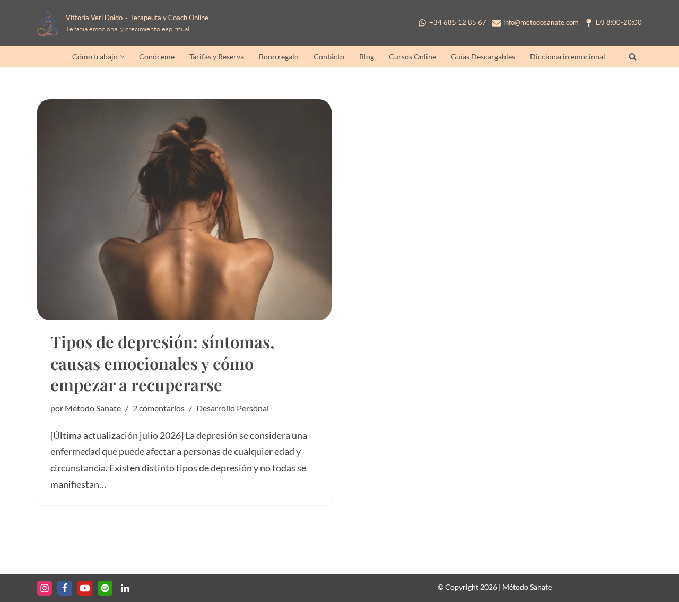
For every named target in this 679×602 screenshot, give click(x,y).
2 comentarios (159, 408)
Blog (366, 57)
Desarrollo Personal (232, 408)
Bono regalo (279, 57)
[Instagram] (44, 588)
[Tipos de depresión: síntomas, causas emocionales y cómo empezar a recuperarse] (184, 209)
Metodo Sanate (93, 408)
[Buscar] (633, 57)
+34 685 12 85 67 (457, 23)
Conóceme (157, 57)
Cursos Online (412, 57)
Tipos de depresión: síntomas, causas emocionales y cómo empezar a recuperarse (162, 362)
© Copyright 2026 (467, 586)
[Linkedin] (125, 588)
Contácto (329, 57)
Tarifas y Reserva (216, 57)
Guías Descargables (483, 57)
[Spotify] (105, 588)
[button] (122, 56)
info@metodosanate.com (541, 23)
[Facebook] (64, 588)
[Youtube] (84, 588)
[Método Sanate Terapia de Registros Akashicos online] (50, 23)
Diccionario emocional (567, 57)
